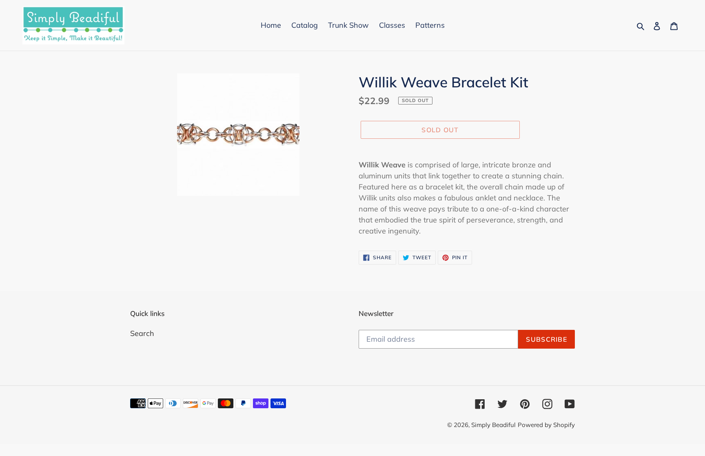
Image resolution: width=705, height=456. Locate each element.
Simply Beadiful (493, 425)
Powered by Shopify (546, 425)
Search (142, 333)
